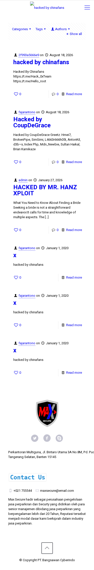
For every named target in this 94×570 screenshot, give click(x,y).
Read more (74, 94)
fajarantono (27, 112)
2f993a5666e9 (29, 55)
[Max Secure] (47, 7)
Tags (39, 29)
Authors (61, 29)
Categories (20, 29)
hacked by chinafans (41, 62)
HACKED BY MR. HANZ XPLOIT (45, 190)
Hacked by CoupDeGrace (32, 122)
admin (23, 180)
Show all (76, 33)
